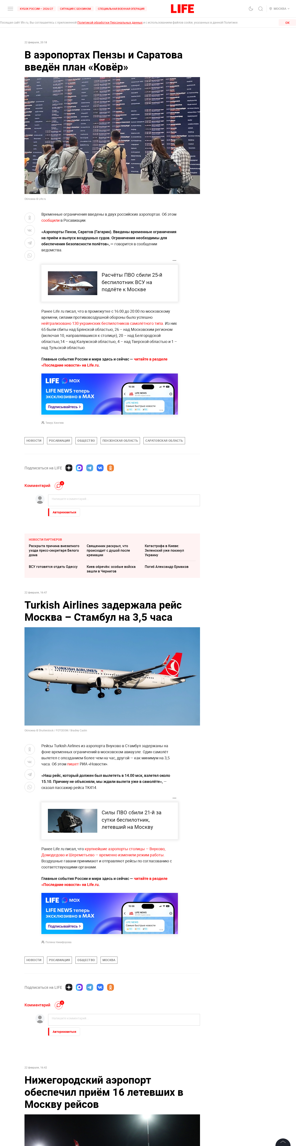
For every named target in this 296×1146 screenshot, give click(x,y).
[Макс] (79, 468)
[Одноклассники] (110, 468)
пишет (73, 763)
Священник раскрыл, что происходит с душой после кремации (108, 550)
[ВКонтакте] (100, 468)
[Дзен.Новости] (69, 468)
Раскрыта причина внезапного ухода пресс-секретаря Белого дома (54, 550)
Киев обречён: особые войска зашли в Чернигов (111, 569)
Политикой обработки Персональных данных (110, 22)
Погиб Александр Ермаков (167, 566)
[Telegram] (89, 468)
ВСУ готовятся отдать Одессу (53, 566)
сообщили (50, 220)
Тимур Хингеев (55, 422)
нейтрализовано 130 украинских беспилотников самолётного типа (102, 323)
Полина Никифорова (59, 942)
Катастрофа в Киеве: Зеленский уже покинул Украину (164, 550)
